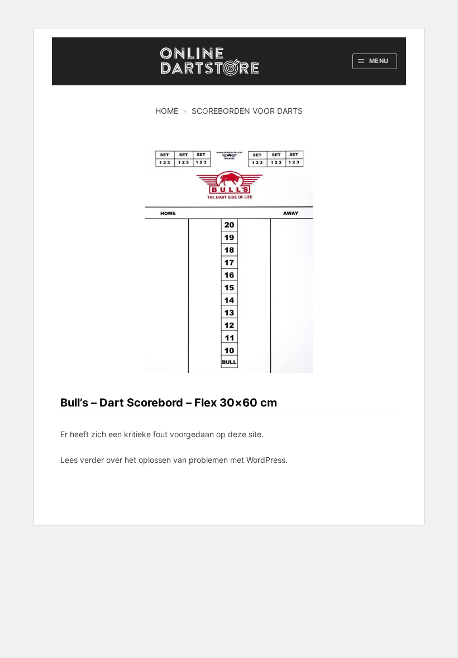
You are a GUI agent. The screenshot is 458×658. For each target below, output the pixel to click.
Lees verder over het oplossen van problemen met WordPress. (174, 460)
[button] (374, 61)
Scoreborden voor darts (247, 110)
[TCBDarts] (209, 61)
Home (166, 110)
